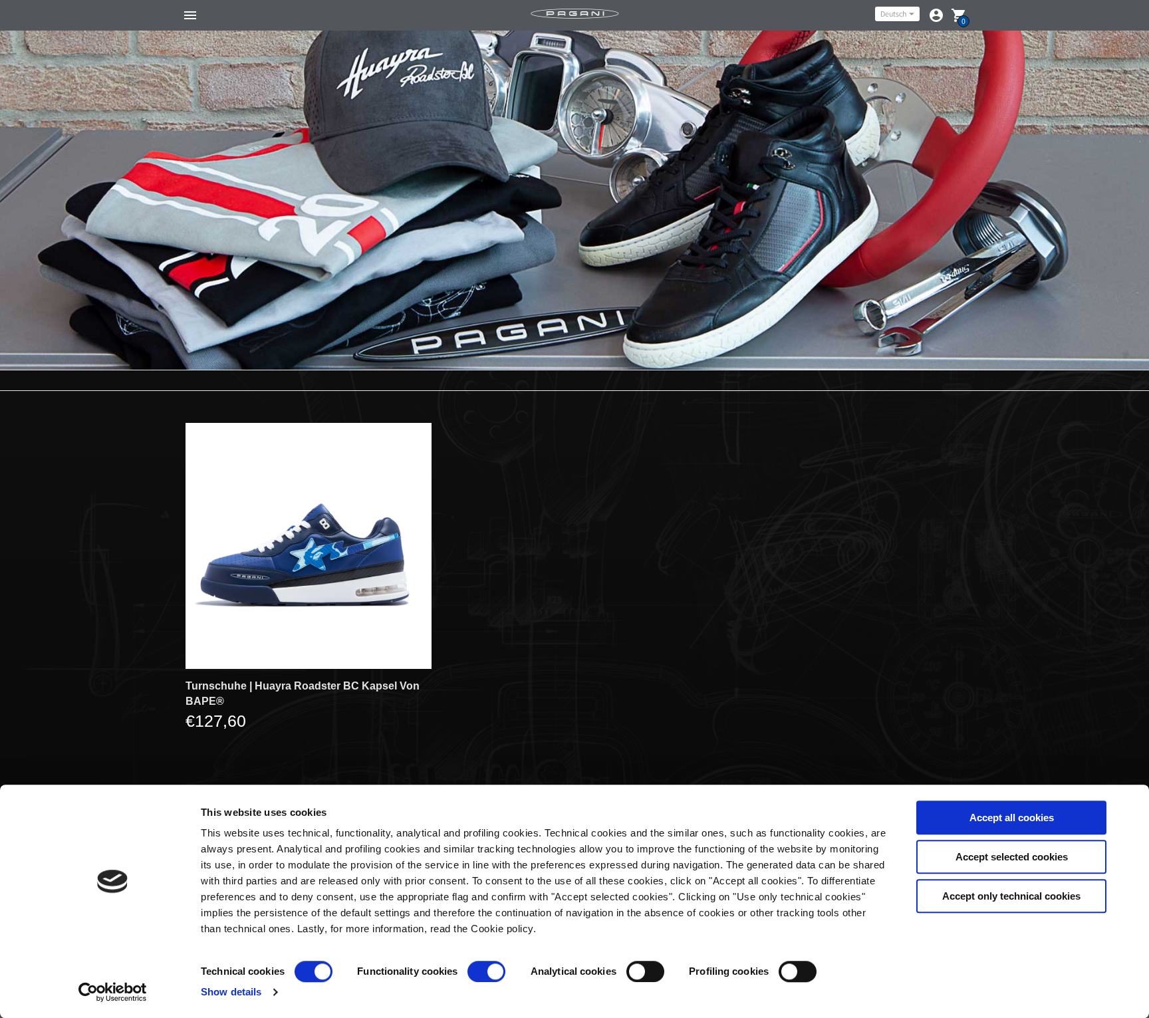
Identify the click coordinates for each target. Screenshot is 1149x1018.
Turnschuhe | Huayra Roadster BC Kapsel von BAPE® (303, 693)
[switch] (486, 971)
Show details (231, 991)
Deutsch (893, 14)
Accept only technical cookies (1011, 896)
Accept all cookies (1011, 817)
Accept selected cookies (1012, 856)
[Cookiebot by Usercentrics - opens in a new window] (113, 992)
